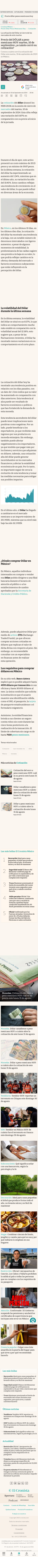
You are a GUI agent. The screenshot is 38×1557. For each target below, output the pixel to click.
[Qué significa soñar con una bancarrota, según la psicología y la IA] (19, 1151)
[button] (33, 1320)
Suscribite (31, 1505)
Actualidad (18, 12)
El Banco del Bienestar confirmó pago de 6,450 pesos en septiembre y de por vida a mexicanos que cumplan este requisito (21, 874)
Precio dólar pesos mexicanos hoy (13, 29)
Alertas (26, 1555)
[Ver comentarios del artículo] (26, 96)
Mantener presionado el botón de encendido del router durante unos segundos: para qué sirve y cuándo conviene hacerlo (21, 887)
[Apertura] (9, 1496)
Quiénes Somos (11, 1509)
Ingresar (34, 1555)
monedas (14, 754)
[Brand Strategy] (31, 1496)
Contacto (6, 1505)
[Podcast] (13, 1500)
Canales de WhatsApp (19, 1505)
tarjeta (32, 701)
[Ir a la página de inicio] (2, 16)
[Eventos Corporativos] (21, 1496)
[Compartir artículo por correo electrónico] (21, 96)
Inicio (19, 1555)
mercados (6, 109)
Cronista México (7, 27)
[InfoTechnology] (24, 1500)
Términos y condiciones (19, 1525)
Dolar (11, 1555)
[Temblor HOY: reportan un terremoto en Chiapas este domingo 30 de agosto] (19, 1083)
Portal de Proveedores (25, 1509)
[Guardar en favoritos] (3, 87)
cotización (9, 102)
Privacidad (19, 1529)
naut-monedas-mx (19, 749)
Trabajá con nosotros (19, 1514)
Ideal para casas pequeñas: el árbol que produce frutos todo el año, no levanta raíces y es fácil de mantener (20, 861)
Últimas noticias (6, 12)
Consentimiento (19, 1533)
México (7, 228)
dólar (30, 749)
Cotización (32, 29)
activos (14, 635)
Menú (3, 1555)
